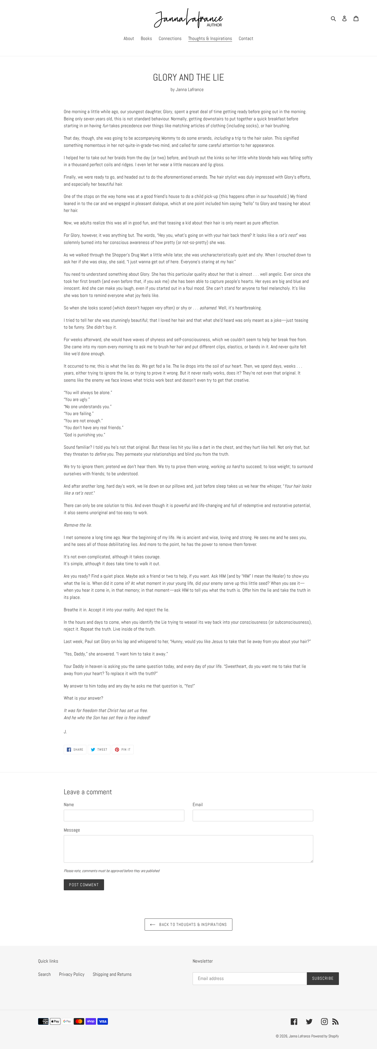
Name (69, 804)
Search (44, 974)
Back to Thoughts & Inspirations (192, 924)
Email (198, 804)
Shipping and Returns (112, 974)
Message (72, 830)
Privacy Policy (71, 974)
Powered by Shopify (325, 1036)
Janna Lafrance (299, 1036)
